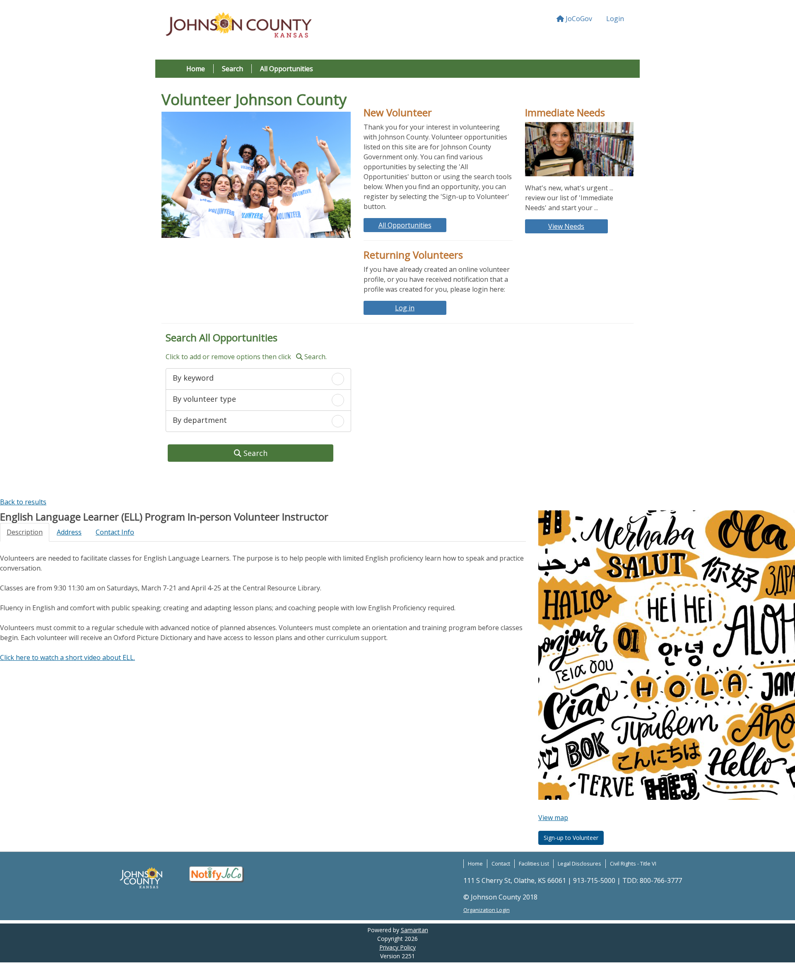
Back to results (23, 501)
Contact (500, 863)
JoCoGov (578, 18)
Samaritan (414, 930)
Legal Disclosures (579, 863)
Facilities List (534, 863)
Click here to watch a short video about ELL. (67, 657)
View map (553, 817)
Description (25, 532)
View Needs (566, 226)
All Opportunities (286, 68)
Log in (404, 307)
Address (69, 532)
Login (615, 18)
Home (195, 68)
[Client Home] (239, 26)
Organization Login (486, 910)
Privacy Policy (397, 947)
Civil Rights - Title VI (633, 863)
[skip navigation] (1, 491)
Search (232, 68)
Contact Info (115, 532)
